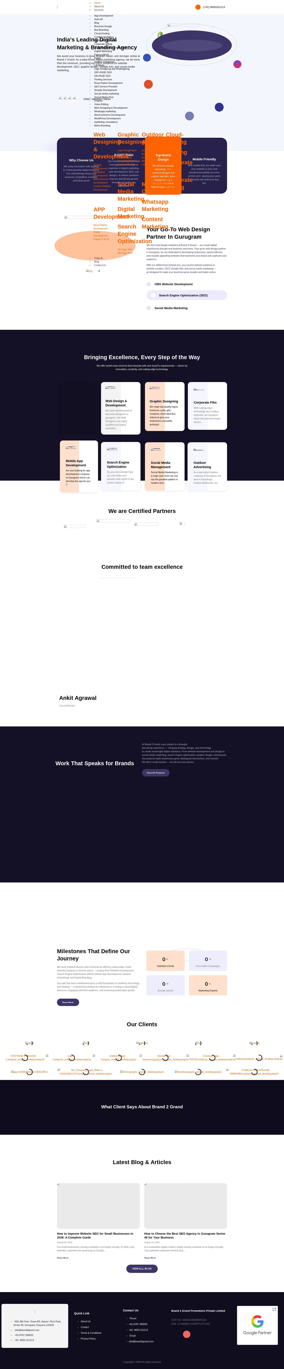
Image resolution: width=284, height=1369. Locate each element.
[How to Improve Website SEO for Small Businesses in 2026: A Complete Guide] (98, 1206)
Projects (98, 258)
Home (97, 3)
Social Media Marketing (131, 191)
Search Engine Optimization (135, 233)
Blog (96, 261)
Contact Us (100, 265)
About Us (99, 6)
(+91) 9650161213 (214, 7)
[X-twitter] (210, 1334)
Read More (63, 1258)
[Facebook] (175, 1334)
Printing (176, 152)
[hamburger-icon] (182, 4)
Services (98, 10)
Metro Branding (102, 125)
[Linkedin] (198, 1334)
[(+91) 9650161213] (198, 7)
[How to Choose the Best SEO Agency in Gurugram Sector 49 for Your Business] (185, 1206)
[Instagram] (186, 1334)
